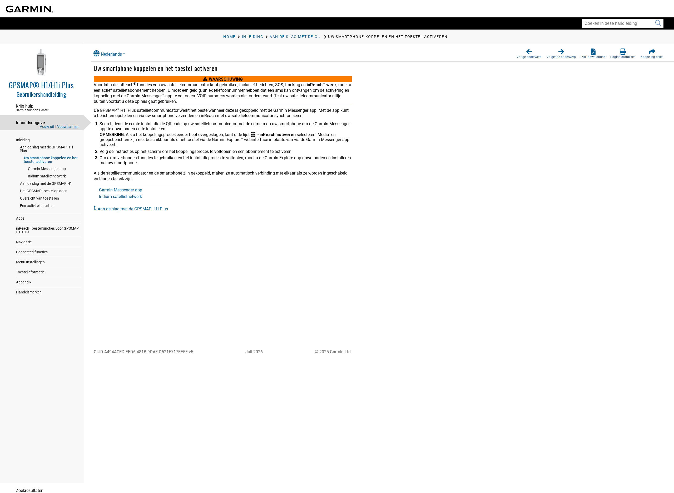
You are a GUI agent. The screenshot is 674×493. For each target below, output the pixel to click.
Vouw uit (47, 126)
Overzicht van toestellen (39, 198)
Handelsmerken (29, 292)
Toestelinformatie (30, 272)
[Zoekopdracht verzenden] (658, 23)
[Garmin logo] (29, 9)
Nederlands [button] (111, 54)
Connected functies (32, 252)
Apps (20, 218)
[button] (529, 54)
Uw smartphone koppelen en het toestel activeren (51, 160)
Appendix (23, 282)
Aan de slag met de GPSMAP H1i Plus (46, 149)
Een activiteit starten (36, 206)
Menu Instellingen (30, 262)
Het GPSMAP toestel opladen (43, 191)
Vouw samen (67, 126)
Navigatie (24, 242)
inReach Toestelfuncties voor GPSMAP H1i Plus (47, 230)
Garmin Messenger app (47, 169)
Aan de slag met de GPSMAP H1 (46, 183)
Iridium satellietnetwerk (47, 176)
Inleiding (23, 140)
